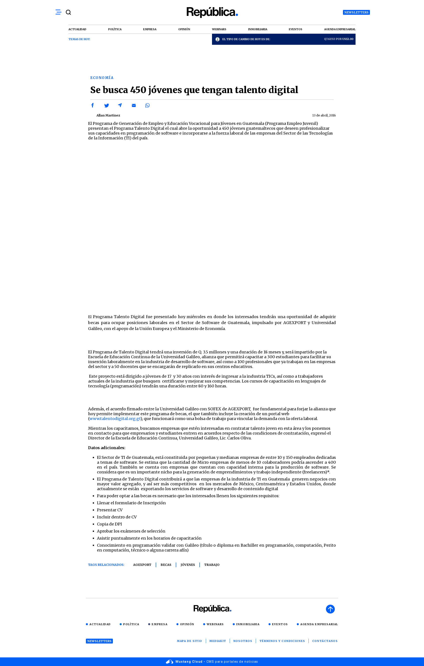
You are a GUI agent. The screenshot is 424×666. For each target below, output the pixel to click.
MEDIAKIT (217, 641)
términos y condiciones (282, 641)
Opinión (187, 624)
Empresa (159, 624)
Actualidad (100, 624)
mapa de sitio (189, 641)
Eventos (280, 624)
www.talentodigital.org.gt (114, 418)
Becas (166, 565)
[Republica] (212, 12)
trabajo (212, 565)
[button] (92, 105)
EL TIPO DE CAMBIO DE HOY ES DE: (246, 39)
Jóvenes (188, 565)
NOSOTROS (242, 641)
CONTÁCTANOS (325, 641)
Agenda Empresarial (319, 624)
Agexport (142, 565)
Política (131, 624)
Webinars (215, 624)
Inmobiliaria (247, 624)
